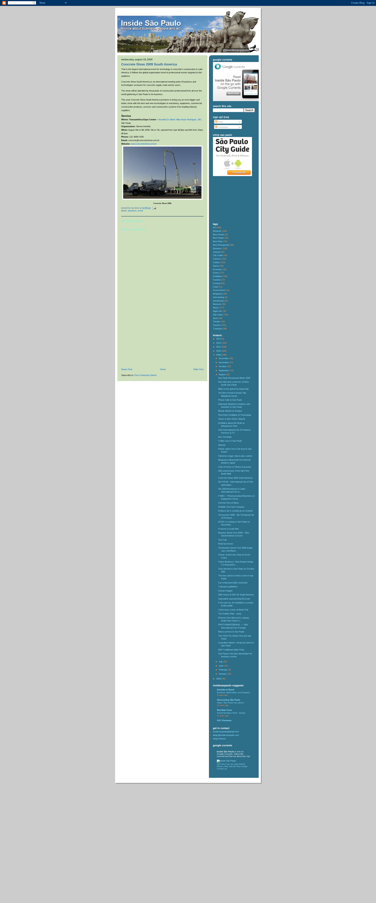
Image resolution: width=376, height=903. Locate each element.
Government (219, 290)
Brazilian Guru (224, 710)
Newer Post (126, 369)
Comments (222, 127)
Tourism (217, 325)
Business (132, 210)
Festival (216, 283)
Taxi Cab (222, 540)
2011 (218, 347)
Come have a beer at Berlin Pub (233, 610)
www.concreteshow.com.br (143, 144)
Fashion (217, 280)
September (224, 370)
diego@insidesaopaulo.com (226, 735)
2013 (218, 339)
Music (216, 307)
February (223, 669)
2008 (218, 678)
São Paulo (217, 314)
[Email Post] (153, 208)
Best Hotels (218, 238)
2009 (218, 355)
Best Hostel (218, 234)
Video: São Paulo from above (230, 703)
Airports (222, 445)
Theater (216, 321)
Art (214, 227)
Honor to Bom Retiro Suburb (231, 419)
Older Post (198, 369)
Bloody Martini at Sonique (230, 411)
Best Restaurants (221, 245)
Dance (216, 266)
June (221, 666)
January (223, 674)
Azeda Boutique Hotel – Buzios (231, 713)
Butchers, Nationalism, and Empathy (233, 692)
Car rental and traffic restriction (233, 582)
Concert (217, 259)
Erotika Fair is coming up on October (235, 511)
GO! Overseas (224, 720)
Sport (215, 318)
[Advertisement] (150, 341)
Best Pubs (218, 241)
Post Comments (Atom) (145, 375)
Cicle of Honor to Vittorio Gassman (234, 467)
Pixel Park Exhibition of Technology (234, 415)
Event (140, 210)
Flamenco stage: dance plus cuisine (235, 456)
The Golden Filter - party (229, 613)
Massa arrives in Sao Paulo (231, 631)
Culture (216, 262)
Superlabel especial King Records (234, 599)
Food (215, 287)
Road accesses (225, 544)
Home (163, 369)
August (222, 374)
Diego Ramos (219, 738)
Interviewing (218, 297)
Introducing (218, 301)
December (224, 358)
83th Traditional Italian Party (231, 649)
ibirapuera (217, 294)
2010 (218, 351)
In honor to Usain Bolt (228, 529)
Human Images (225, 591)
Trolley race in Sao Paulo (230, 441)
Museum (217, 304)
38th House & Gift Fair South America (236, 594)
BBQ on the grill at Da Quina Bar (233, 389)
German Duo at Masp (228, 503)
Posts (220, 122)
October (223, 366)
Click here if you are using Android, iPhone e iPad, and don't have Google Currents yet (232, 766)
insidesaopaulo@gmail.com (226, 731)
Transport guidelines (228, 586)
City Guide (218, 255)
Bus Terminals (225, 437)
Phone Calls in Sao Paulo (230, 400)
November (224, 362)
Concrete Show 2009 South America (149, 64)
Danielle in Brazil (225, 689)
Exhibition (217, 276)
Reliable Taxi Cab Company (231, 507)
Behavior (217, 231)
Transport (217, 328)
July (221, 661)
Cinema (216, 252)
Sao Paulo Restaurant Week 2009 (234, 378)
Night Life (217, 311)
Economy (217, 269)
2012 (218, 343)
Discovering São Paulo (228, 700)
